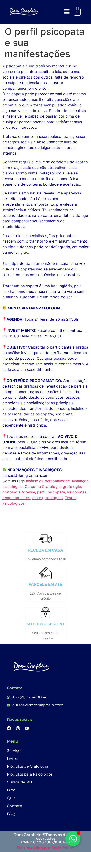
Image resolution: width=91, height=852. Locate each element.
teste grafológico (47, 497)
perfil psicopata (51, 492)
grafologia (72, 486)
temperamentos (16, 497)
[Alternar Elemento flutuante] (72, 838)
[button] (66, 12)
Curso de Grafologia (43, 486)
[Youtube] (27, 728)
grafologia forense (18, 492)
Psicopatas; (77, 492)
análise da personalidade (48, 481)
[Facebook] (9, 728)
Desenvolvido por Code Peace (45, 847)
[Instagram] (18, 728)
